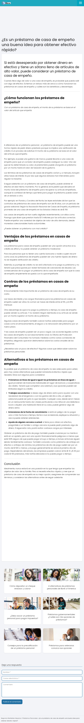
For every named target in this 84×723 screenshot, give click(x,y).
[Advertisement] (42, 21)
